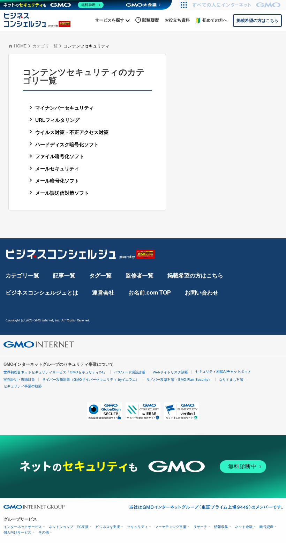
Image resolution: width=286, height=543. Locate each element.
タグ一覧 (100, 275)
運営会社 (103, 293)
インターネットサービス (22, 527)
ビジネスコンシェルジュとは (42, 293)
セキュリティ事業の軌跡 (22, 386)
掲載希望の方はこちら (195, 275)
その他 (43, 532)
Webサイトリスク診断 (170, 372)
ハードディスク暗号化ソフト (67, 144)
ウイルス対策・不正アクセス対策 (71, 132)
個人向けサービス (17, 532)
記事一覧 (64, 275)
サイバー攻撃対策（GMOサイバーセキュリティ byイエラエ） (90, 379)
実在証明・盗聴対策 (19, 379)
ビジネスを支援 (108, 527)
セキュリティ (137, 527)
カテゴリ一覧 (45, 46)
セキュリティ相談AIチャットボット (223, 371)
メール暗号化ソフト (57, 181)
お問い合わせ (201, 293)
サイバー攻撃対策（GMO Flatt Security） (179, 379)
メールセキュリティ (57, 168)
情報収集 (221, 527)
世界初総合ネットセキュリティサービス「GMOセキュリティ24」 (55, 372)
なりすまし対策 (231, 379)
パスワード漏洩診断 (129, 372)
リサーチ (200, 527)
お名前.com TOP (149, 293)
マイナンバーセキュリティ (64, 108)
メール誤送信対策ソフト (62, 193)
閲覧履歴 (150, 20)
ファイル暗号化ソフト (59, 156)
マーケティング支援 (170, 527)
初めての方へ (214, 20)
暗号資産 (266, 527)
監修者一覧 (139, 275)
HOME (20, 46)
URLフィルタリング (57, 120)
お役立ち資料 (177, 20)
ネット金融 (244, 527)
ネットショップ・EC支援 (69, 527)
